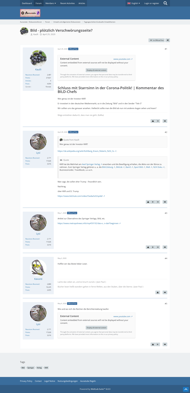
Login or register (151, 3)
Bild (23, 368)
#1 (166, 49)
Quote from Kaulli (71, 139)
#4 (166, 258)
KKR (46, 368)
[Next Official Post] (157, 121)
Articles (28, 81)
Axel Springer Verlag (91, 164)
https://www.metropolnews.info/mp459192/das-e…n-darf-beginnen (88, 223)
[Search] (165, 3)
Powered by (95, 389)
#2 (166, 132)
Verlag (39, 368)
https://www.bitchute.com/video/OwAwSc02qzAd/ (80, 196)
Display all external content (96, 70)
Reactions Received (32, 75)
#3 (166, 213)
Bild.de (119, 167)
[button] (134, 3)
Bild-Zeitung (107, 167)
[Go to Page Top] (186, 389)
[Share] (167, 40)
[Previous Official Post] (153, 202)
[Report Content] (153, 121)
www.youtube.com (121, 59)
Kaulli (35, 34)
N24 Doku (157, 167)
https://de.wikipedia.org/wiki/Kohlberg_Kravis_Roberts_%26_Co (86, 151)
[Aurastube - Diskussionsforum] (95, 13)
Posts (27, 84)
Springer (31, 368)
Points (27, 78)
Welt (148, 167)
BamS (128, 167)
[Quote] (165, 121)
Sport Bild (138, 167)
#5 (166, 303)
